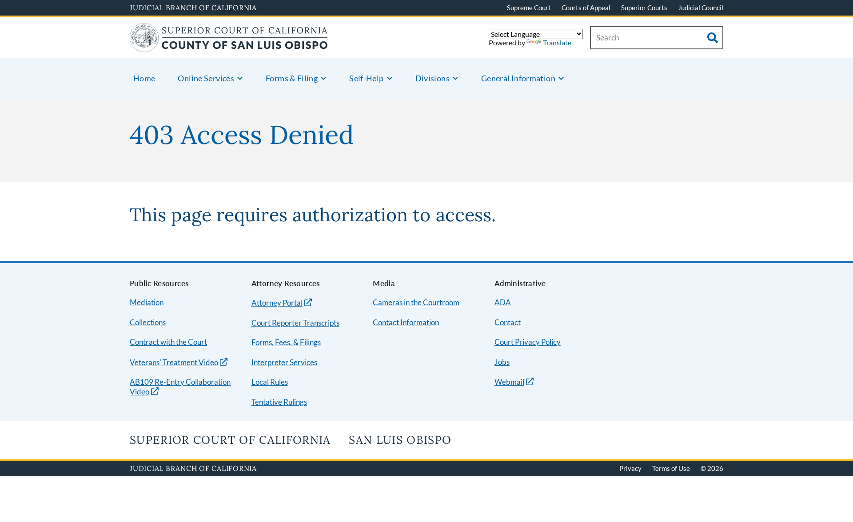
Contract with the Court (168, 342)
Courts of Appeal (586, 8)
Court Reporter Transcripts (295, 322)
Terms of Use (671, 468)
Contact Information (406, 322)
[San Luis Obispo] (229, 46)
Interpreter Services (284, 362)
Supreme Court (529, 8)
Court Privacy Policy (527, 342)
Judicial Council (700, 8)
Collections (148, 322)
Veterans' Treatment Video (174, 362)
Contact (507, 322)
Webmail (509, 382)
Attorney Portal (277, 302)
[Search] (712, 37)
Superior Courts (644, 8)
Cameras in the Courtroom (416, 302)
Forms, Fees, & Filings (286, 342)
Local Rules (269, 382)
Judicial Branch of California (193, 7)
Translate (557, 42)
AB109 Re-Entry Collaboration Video (180, 387)
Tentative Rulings (279, 401)
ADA (502, 302)
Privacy (630, 468)
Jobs (502, 362)
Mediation (146, 302)
